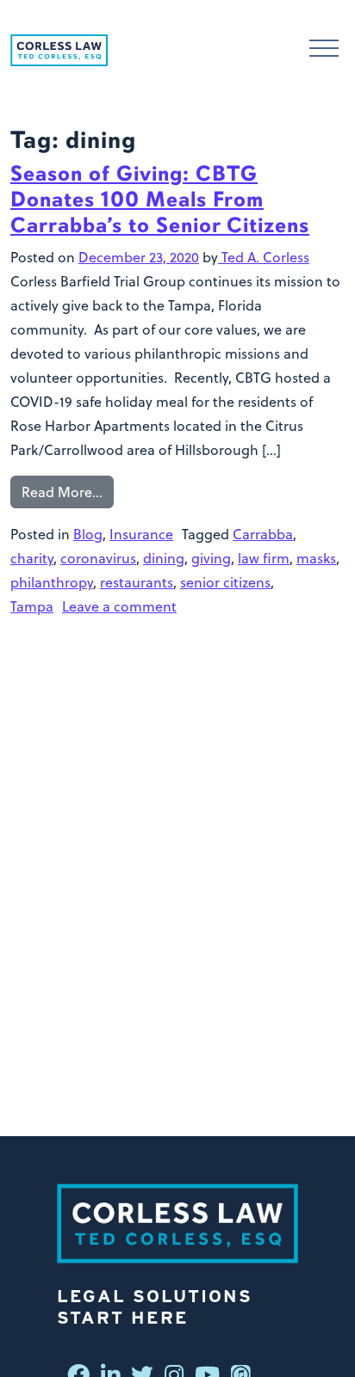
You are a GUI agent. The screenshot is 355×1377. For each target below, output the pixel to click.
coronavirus (98, 558)
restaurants (136, 582)
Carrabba (263, 534)
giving (211, 558)
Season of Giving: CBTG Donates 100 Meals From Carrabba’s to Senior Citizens (159, 199)
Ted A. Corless (263, 257)
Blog (88, 534)
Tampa (31, 606)
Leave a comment (119, 606)
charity (31, 558)
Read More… (62, 492)
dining (163, 558)
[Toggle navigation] (324, 50)
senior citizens (225, 582)
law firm (264, 558)
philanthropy (51, 582)
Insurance (141, 534)
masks (316, 558)
